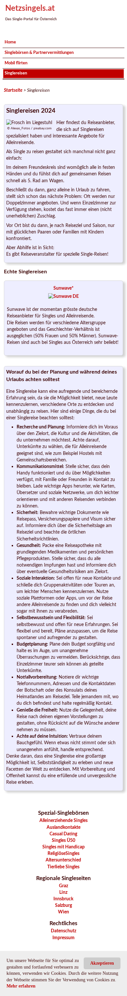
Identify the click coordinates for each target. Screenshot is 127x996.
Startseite (13, 90)
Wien (63, 911)
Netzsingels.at (30, 8)
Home (10, 42)
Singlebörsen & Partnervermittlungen (39, 53)
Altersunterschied (63, 860)
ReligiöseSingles (63, 853)
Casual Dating (63, 833)
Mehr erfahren (21, 986)
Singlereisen (16, 73)
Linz (63, 892)
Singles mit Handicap (63, 846)
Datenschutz (63, 930)
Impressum (63, 937)
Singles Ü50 (63, 840)
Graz (63, 885)
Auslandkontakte (63, 827)
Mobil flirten (16, 63)
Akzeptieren (102, 963)
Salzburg (63, 905)
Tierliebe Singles (63, 866)
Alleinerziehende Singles (63, 820)
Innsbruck (63, 898)
